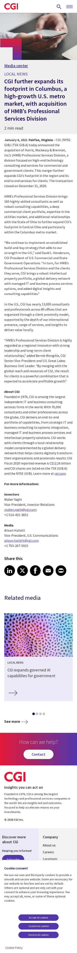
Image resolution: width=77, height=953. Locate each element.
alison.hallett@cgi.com (21, 540)
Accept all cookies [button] (38, 917)
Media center (16, 65)
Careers (48, 852)
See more (12, 721)
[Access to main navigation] (69, 7)
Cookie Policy (14, 948)
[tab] (33, 715)
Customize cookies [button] (38, 926)
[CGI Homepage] (11, 6)
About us (49, 845)
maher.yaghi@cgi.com (20, 510)
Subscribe (13, 859)
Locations (50, 859)
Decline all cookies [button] (38, 934)
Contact (38, 754)
